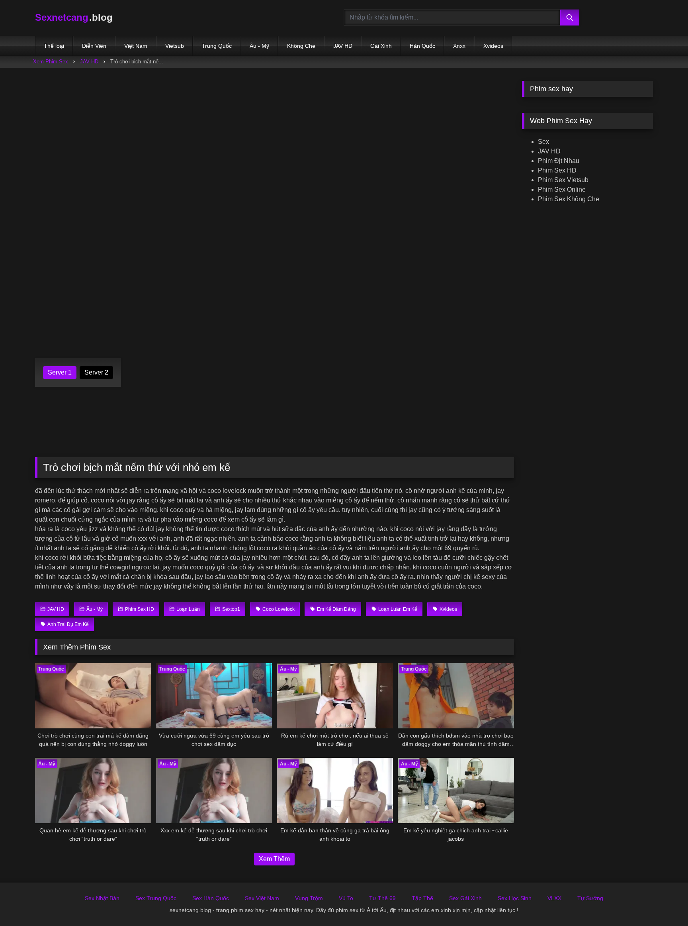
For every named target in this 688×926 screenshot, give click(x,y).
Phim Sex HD (557, 170)
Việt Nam (135, 46)
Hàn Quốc (422, 46)
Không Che (301, 46)
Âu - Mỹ (259, 46)
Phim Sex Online (562, 189)
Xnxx (459, 46)
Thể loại (54, 46)
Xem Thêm (274, 858)
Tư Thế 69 (382, 898)
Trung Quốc (217, 46)
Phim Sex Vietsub (563, 180)
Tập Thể (422, 898)
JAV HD (342, 46)
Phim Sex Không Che (568, 199)
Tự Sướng (590, 898)
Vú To (346, 898)
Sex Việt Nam (262, 898)
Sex (543, 141)
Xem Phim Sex (50, 62)
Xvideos (493, 46)
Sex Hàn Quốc (210, 898)
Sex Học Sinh (515, 898)
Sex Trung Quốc (155, 898)
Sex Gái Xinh (465, 898)
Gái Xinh (381, 46)
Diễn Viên (94, 46)
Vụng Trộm (309, 898)
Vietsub (174, 46)
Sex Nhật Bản (102, 898)
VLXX (554, 898)
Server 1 (60, 372)
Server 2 (96, 372)
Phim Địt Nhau (558, 160)
